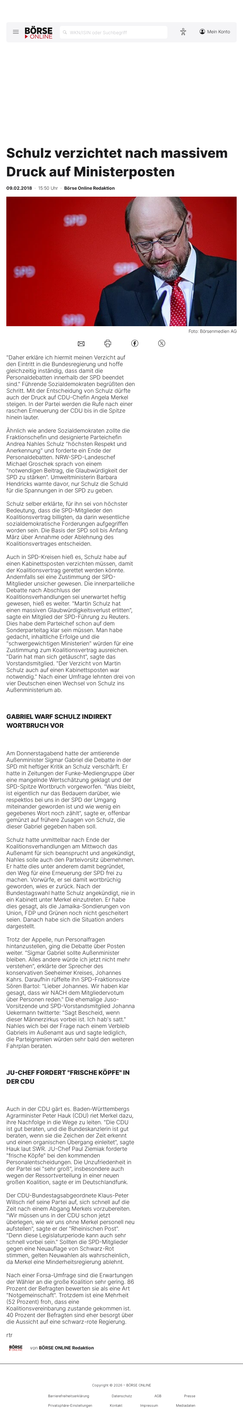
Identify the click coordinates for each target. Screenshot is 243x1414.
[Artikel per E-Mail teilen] (81, 343)
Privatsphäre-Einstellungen (70, 1405)
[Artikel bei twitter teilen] (161, 343)
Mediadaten (185, 1405)
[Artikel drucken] (108, 343)
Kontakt (116, 1405)
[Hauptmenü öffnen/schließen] (15, 31)
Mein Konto (218, 31)
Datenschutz (122, 1396)
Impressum (149, 1405)
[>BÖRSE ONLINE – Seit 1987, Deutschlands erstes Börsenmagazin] (38, 32)
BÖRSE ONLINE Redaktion (66, 1347)
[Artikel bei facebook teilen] (135, 343)
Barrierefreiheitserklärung (68, 1396)
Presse (189, 1396)
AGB (157, 1396)
